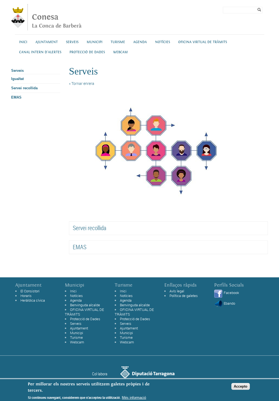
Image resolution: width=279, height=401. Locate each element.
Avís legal (176, 291)
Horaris (26, 295)
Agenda (140, 42)
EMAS (16, 97)
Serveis (72, 42)
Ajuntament (46, 42)
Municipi (94, 42)
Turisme (76, 337)
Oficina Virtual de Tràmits (202, 42)
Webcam (120, 52)
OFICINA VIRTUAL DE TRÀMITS (84, 312)
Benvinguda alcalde (85, 304)
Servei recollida (24, 88)
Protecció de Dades (85, 318)
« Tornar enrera (81, 83)
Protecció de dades (87, 52)
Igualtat (17, 79)
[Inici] (18, 26)
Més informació (134, 398)
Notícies (162, 42)
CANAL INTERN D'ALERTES (40, 52)
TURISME (118, 42)
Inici (23, 42)
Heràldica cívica (32, 300)
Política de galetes (183, 295)
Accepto (240, 386)
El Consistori (30, 291)
